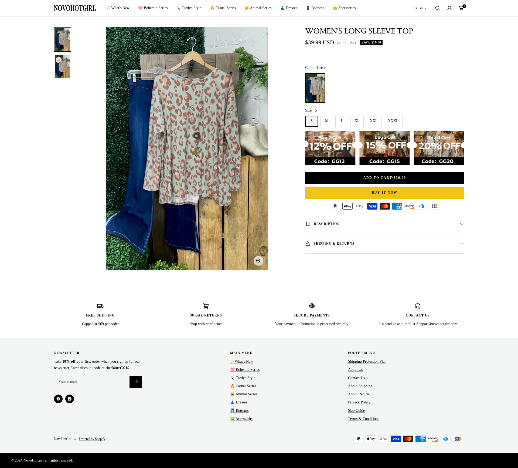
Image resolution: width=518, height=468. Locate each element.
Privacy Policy (359, 402)
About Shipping (360, 386)
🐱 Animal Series (257, 8)
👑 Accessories (344, 8)
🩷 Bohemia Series (153, 8)
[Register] (136, 382)
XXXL (393, 121)
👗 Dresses (288, 8)
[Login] (449, 8)
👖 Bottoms (315, 8)
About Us (355, 370)
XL (357, 121)
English (417, 8)
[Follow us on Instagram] (69, 399)
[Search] (437, 8)
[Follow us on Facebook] (58, 399)
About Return (358, 394)
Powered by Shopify (92, 439)
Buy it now (384, 192)
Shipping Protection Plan (367, 361)
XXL (374, 121)
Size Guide (356, 411)
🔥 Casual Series (223, 8)
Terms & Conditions (363, 419)
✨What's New (118, 8)
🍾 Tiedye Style (188, 8)
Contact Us (356, 378)
